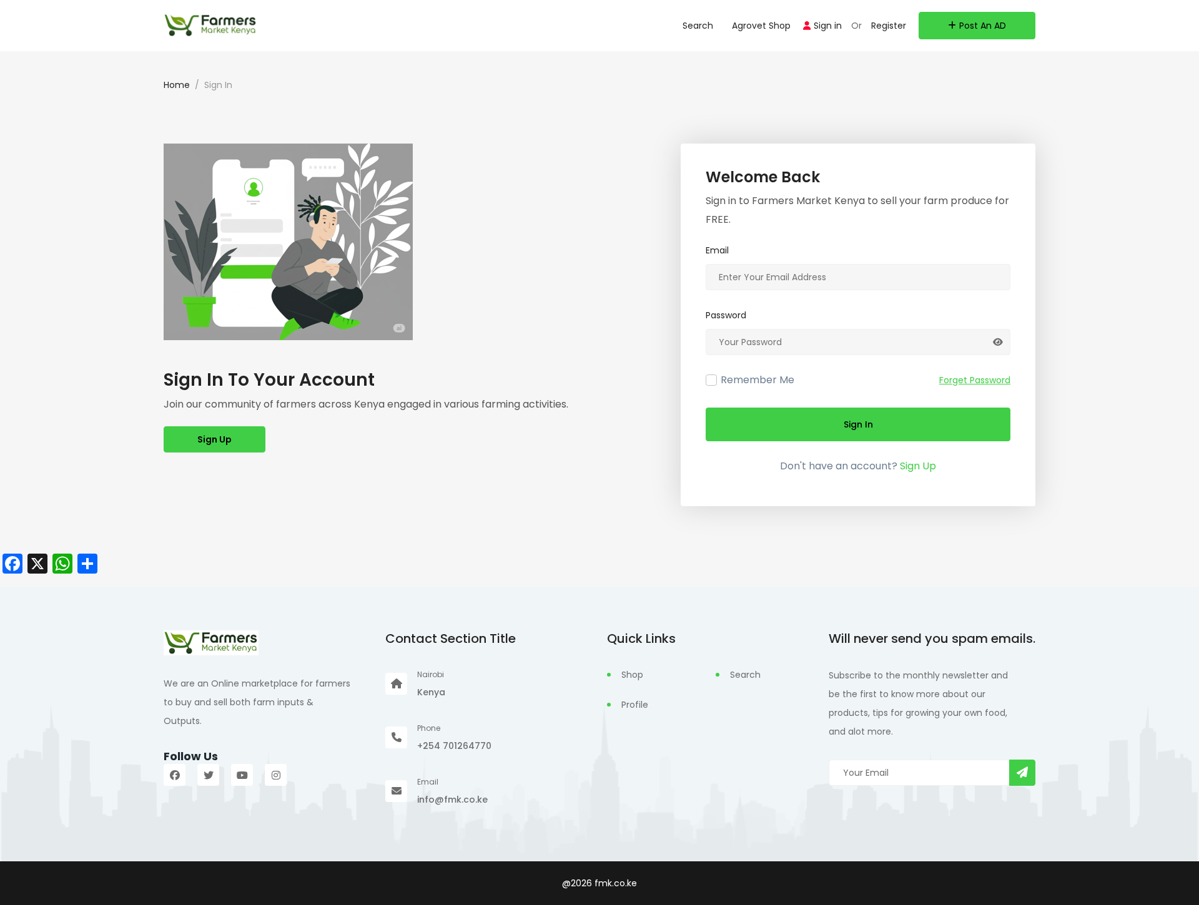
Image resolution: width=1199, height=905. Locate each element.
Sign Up (214, 439)
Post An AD (982, 25)
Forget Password (974, 380)
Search (698, 25)
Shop (632, 674)
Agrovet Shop (761, 25)
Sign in (828, 25)
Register (888, 25)
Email (717, 250)
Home (177, 85)
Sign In (858, 424)
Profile (634, 704)
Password (726, 315)
